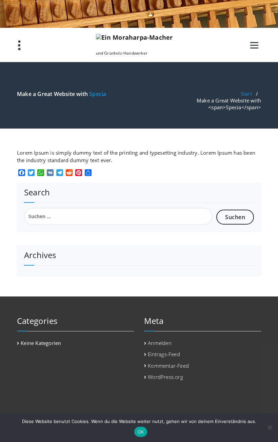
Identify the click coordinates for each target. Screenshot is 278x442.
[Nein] (269, 427)
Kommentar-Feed (168, 365)
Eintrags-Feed (164, 354)
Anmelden (160, 343)
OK (141, 432)
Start (246, 93)
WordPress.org (165, 376)
